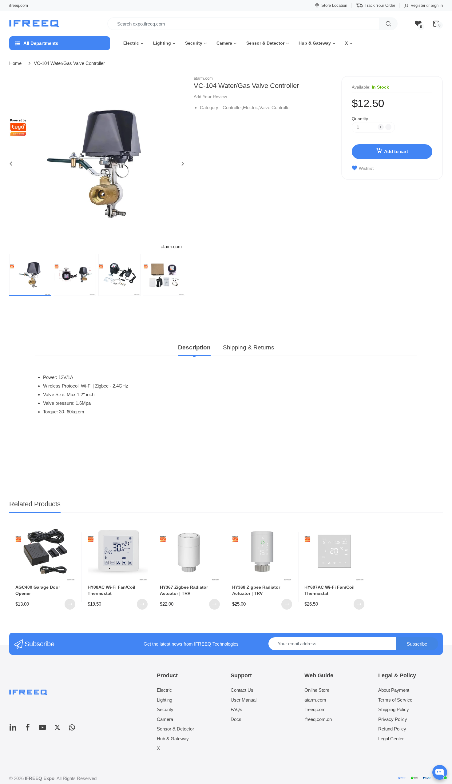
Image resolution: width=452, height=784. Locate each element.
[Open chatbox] (439, 772)
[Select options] (70, 604)
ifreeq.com (18, 5)
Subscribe (417, 644)
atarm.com (203, 78)
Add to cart (396, 151)
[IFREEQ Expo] (35, 24)
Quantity (360, 118)
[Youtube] (42, 729)
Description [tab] (194, 347)
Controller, (233, 107)
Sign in (436, 5)
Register (417, 5)
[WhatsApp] (72, 729)
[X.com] (57, 729)
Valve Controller (275, 107)
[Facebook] (27, 729)
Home (15, 63)
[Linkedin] (13, 729)
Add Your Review (210, 96)
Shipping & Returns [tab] (248, 347)
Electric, (251, 107)
